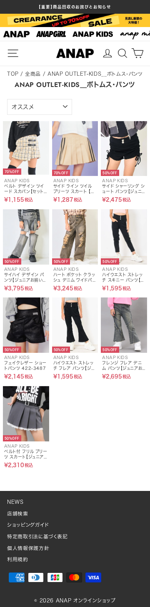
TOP (12, 74)
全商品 (33, 74)
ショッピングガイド (28, 525)
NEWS (15, 502)
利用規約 (17, 559)
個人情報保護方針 (28, 548)
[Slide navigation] (75, 34)
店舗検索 (17, 513)
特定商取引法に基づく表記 (37, 536)
